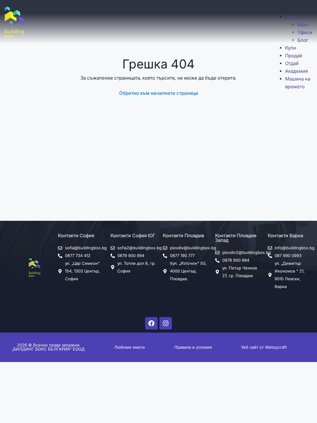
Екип (302, 25)
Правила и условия (193, 347)
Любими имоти (129, 347)
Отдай (292, 63)
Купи (290, 48)
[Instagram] (165, 323)
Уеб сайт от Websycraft (264, 347)
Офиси (304, 32)
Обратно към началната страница (158, 93)
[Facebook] (151, 323)
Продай (293, 56)
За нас (292, 17)
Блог (302, 40)
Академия (296, 71)
